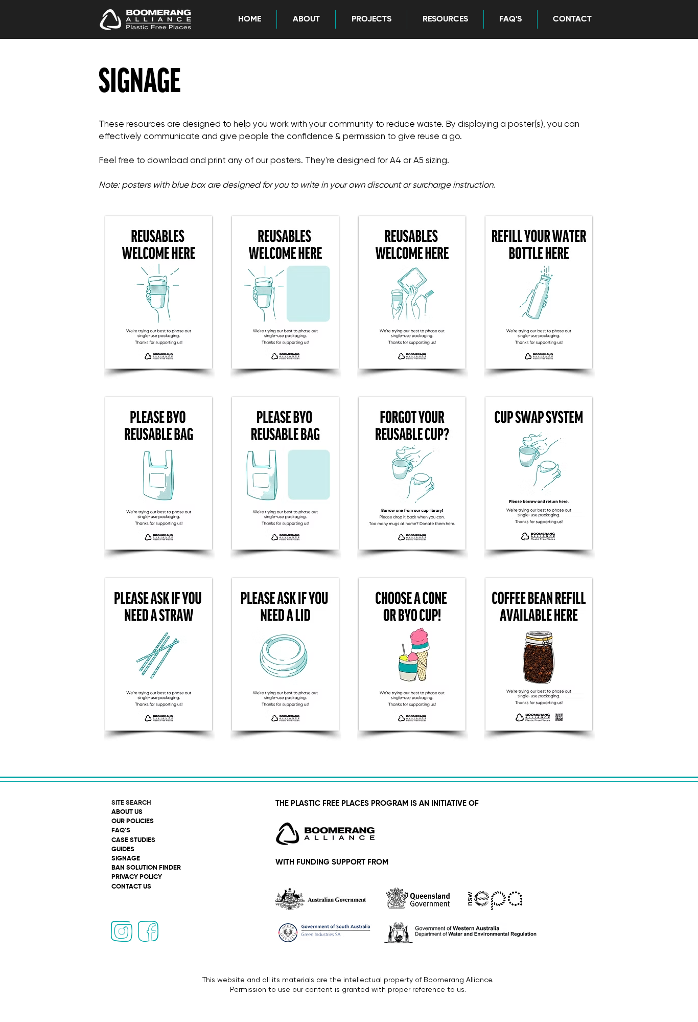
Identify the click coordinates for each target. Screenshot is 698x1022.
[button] (305, 19)
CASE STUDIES (133, 840)
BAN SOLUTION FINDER (146, 868)
